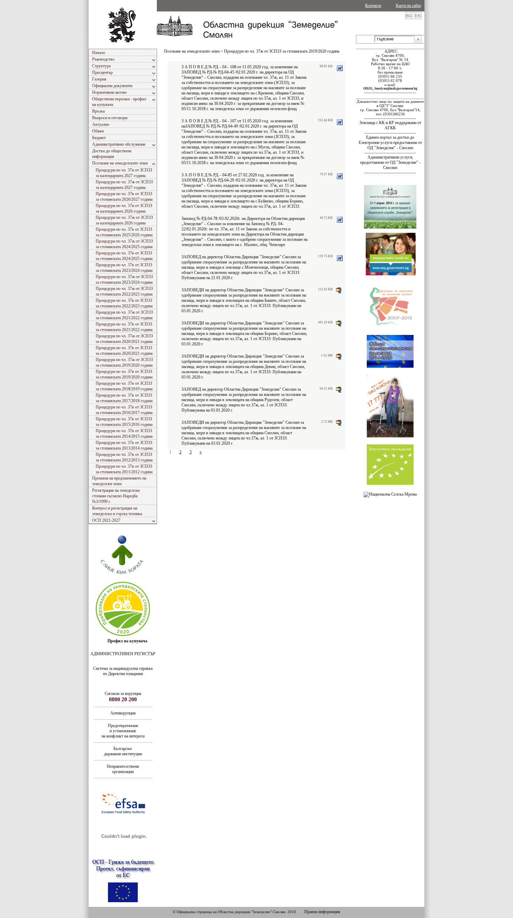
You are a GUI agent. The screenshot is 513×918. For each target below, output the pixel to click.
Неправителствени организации (123, 769)
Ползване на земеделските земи (192, 51)
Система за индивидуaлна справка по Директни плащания (123, 671)
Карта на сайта (408, 5)
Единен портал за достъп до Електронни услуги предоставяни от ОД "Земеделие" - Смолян (390, 142)
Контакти (373, 5)
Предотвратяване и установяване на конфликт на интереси (123, 731)
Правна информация (322, 911)
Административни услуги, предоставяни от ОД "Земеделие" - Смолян (390, 162)
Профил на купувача (127, 640)
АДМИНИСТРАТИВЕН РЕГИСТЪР (122, 653)
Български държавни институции (123, 751)
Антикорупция (123, 713)
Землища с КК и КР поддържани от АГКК (390, 125)
